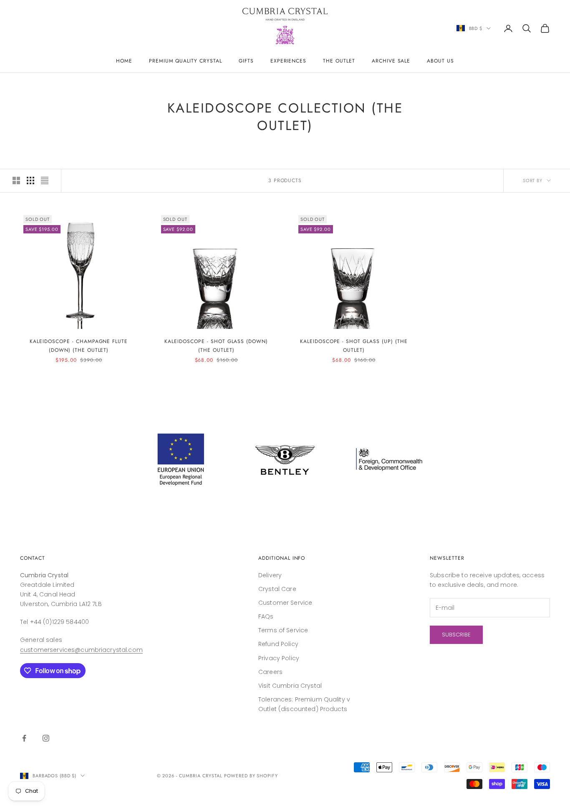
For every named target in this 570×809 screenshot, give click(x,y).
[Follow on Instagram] (46, 738)
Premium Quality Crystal (185, 61)
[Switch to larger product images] (16, 180)
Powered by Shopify (251, 775)
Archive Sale (391, 61)
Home (124, 61)
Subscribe (456, 635)
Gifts (246, 61)
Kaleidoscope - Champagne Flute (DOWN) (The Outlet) (79, 345)
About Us (440, 61)
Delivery (270, 575)
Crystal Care (277, 589)
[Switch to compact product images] (44, 180)
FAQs (266, 616)
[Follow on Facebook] (24, 738)
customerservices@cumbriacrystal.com (81, 650)
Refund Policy (278, 644)
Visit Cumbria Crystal (290, 685)
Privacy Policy (278, 658)
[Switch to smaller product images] (30, 180)
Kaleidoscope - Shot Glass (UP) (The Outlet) (354, 345)
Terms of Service (283, 630)
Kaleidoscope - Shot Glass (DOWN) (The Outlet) (216, 345)
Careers (270, 672)
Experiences (288, 61)
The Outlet (339, 61)
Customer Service (285, 603)
